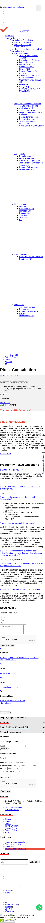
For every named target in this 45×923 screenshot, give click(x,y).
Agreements (19, 154)
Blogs (7, 821)
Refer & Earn (10, 357)
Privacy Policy (11, 828)
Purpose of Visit (6, 777)
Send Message (7, 645)
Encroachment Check (28, 117)
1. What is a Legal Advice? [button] (11, 470)
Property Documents (18, 51)
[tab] (22, 470)
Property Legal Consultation (21, 40)
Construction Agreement (29, 161)
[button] (5, 454)
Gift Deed (23, 206)
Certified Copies (21, 53)
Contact (8, 359)
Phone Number (11, 904)
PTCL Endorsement (27, 78)
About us (8, 819)
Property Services (12, 38)
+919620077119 (25, 31)
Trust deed (23, 217)
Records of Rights (26, 67)
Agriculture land (26, 108)
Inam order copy (26, 62)
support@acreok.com (15, 7)
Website (8, 907)
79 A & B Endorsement (28, 56)
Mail (6, 902)
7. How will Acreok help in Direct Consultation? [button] (20, 589)
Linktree (8, 890)
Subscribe (5, 713)
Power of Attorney (26, 209)
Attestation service (27, 307)
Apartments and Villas (28, 106)
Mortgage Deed (25, 211)
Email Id (3, 769)
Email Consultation (22, 47)
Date (2, 771)
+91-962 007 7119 (7, 673)
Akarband (23, 58)
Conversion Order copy (29, 75)
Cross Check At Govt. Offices (31, 126)
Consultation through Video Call (28, 49)
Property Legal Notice (28, 311)
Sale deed (23, 215)
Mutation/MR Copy (27, 64)
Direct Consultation (22, 45)
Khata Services (20, 254)
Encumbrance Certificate (29, 60)
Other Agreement (26, 169)
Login (9, 362)
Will (20, 220)
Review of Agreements (28, 119)
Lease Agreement (26, 158)
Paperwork (19, 305)
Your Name (5, 763)
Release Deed (25, 213)
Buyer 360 (9, 36)
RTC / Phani (24, 69)
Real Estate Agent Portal (15, 849)
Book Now (5, 791)
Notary (22, 314)
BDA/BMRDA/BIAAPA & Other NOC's (29, 90)
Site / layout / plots (27, 110)
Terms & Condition (13, 826)
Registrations (20, 204)
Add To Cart (5, 403)
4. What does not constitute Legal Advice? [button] (18, 523)
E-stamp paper (25, 309)
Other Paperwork (26, 316)
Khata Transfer (25, 259)
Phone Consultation (22, 42)
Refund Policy (11, 830)
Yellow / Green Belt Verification (27, 122)
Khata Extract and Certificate (31, 257)
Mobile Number (6, 766)
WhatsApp (9, 911)
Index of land (24, 84)
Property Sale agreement (29, 167)
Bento (7, 893)
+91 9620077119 (12, 810)
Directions (9, 909)
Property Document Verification (27, 104)
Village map (24, 87)
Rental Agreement (27, 156)
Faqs (7, 832)
